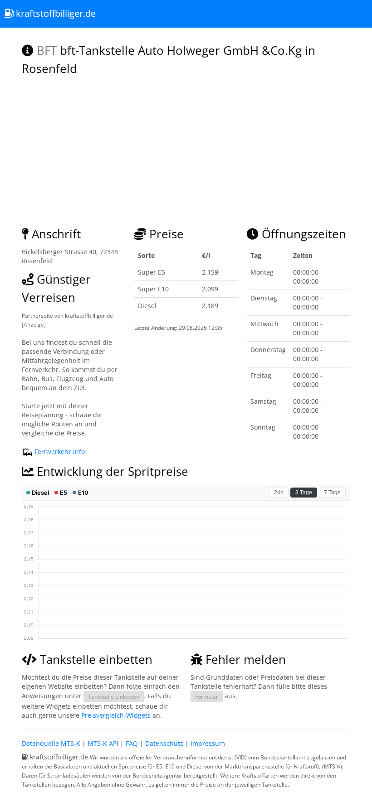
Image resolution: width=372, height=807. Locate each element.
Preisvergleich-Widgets (116, 715)
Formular (206, 696)
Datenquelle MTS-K (51, 743)
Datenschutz (164, 743)
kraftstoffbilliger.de (55, 13)
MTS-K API (103, 743)
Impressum (208, 743)
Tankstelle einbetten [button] (113, 696)
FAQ (132, 743)
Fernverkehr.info (59, 451)
